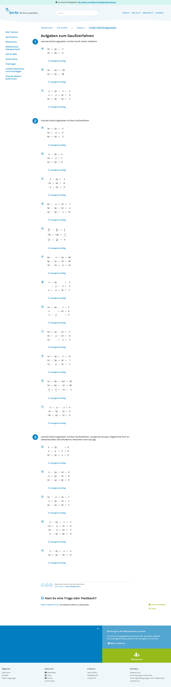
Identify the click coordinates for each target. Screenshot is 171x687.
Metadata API (92, 675)
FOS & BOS (62, 27)
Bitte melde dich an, (50, 604)
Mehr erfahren (117, 643)
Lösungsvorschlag (56, 61)
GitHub (50, 678)
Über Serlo (6, 672)
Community (49, 681)
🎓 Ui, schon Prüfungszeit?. (85, 2)
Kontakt (5, 675)
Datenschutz (135, 672)
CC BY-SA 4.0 (59, 587)
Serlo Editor (92, 672)
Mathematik (47, 27)
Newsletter (51, 672)
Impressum (135, 681)
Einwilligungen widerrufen (141, 675)
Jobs (49, 675)
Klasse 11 (81, 27)
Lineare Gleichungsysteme (102, 27)
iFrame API (91, 678)
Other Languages (9, 678)
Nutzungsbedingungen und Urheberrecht (147, 678)
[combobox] (77, 13)
